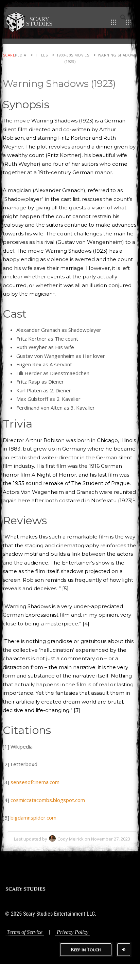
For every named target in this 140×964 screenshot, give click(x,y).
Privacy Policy (72, 932)
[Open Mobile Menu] (113, 22)
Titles (41, 55)
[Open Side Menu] (128, 22)
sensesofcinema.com (35, 782)
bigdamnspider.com (33, 817)
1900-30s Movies (72, 55)
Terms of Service (24, 932)
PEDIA (14, 55)
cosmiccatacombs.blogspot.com (48, 800)
